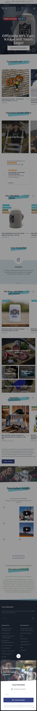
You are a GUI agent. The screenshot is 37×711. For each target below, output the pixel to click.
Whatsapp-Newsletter (20, 689)
